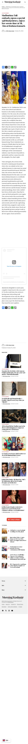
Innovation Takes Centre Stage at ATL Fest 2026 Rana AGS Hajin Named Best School (18, 540)
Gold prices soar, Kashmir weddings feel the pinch (17, 531)
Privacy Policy (20, 604)
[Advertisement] (14, 49)
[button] (3, 2)
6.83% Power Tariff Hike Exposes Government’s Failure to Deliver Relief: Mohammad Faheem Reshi (17, 557)
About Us (8, 604)
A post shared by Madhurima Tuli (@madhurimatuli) (15, 281)
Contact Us (13, 604)
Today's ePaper (15, 519)
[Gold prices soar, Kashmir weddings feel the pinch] (4, 531)
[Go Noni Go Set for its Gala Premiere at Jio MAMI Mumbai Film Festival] (14, 444)
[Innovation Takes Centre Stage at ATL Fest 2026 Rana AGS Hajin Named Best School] (4, 539)
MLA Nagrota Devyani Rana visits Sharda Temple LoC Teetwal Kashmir (18, 565)
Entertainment (5, 13)
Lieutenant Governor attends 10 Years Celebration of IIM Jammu (17, 548)
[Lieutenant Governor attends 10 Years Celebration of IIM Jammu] (4, 548)
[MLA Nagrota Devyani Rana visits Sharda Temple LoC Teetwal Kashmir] (4, 565)
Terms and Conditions (12, 606)
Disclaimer (4, 606)
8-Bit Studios (10, 602)
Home (3, 6)
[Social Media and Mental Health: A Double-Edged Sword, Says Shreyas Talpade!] (14, 388)
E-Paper (20, 606)
